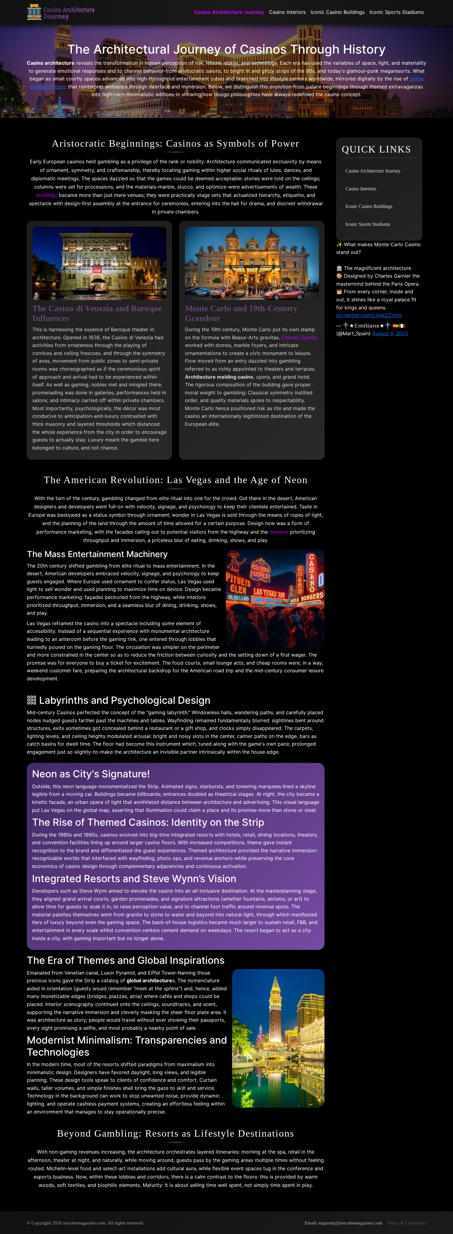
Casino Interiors (287, 12)
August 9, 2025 (390, 333)
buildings (46, 195)
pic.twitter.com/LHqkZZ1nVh (369, 315)
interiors (278, 532)
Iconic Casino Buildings (338, 12)
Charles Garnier (299, 337)
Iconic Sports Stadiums (396, 12)
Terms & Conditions (406, 1222)
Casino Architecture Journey (229, 12)
